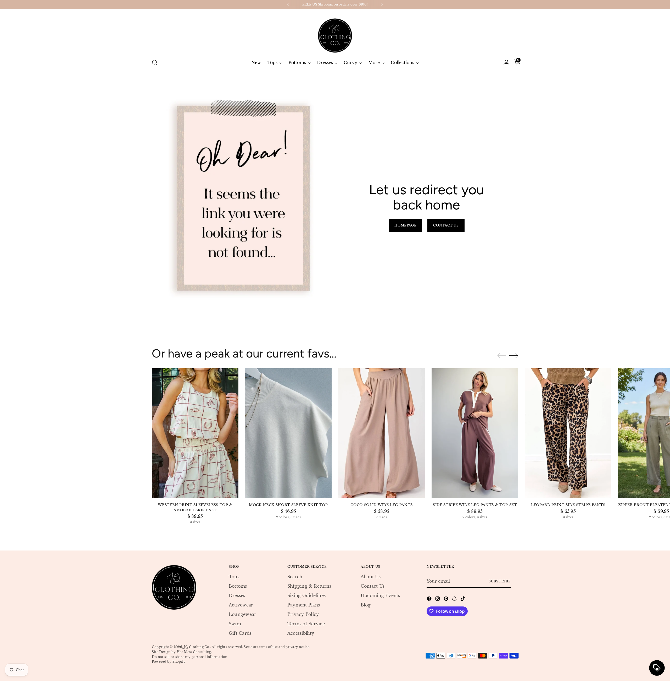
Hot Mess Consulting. (194, 652)
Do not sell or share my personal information (189, 657)
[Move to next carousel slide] (513, 355)
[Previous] (288, 4)
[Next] (382, 4)
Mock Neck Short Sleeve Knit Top (288, 505)
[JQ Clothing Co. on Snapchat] (455, 599)
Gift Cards (240, 633)
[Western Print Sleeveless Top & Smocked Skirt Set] (195, 433)
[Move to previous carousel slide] (501, 355)
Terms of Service (306, 623)
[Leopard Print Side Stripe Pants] (568, 433)
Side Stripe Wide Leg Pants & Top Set (475, 505)
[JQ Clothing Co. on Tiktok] (463, 599)
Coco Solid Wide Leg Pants (381, 505)
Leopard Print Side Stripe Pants (568, 505)
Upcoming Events (380, 595)
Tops (234, 576)
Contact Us (372, 586)
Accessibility (300, 633)
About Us (371, 576)
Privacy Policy (303, 614)
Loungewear (242, 614)
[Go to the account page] (504, 62)
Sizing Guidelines (306, 595)
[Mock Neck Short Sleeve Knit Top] (288, 433)
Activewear (241, 605)
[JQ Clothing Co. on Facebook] (430, 599)
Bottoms (238, 586)
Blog (366, 605)
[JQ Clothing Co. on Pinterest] (446, 599)
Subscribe (500, 581)
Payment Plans (303, 605)
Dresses (237, 595)
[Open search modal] (154, 62)
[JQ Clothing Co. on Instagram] (438, 599)
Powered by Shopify (169, 661)
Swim (235, 623)
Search (294, 576)
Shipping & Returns (309, 586)
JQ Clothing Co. (197, 647)
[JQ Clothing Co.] (335, 32)
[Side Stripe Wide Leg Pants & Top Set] (475, 433)
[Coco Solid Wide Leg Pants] (381, 433)
